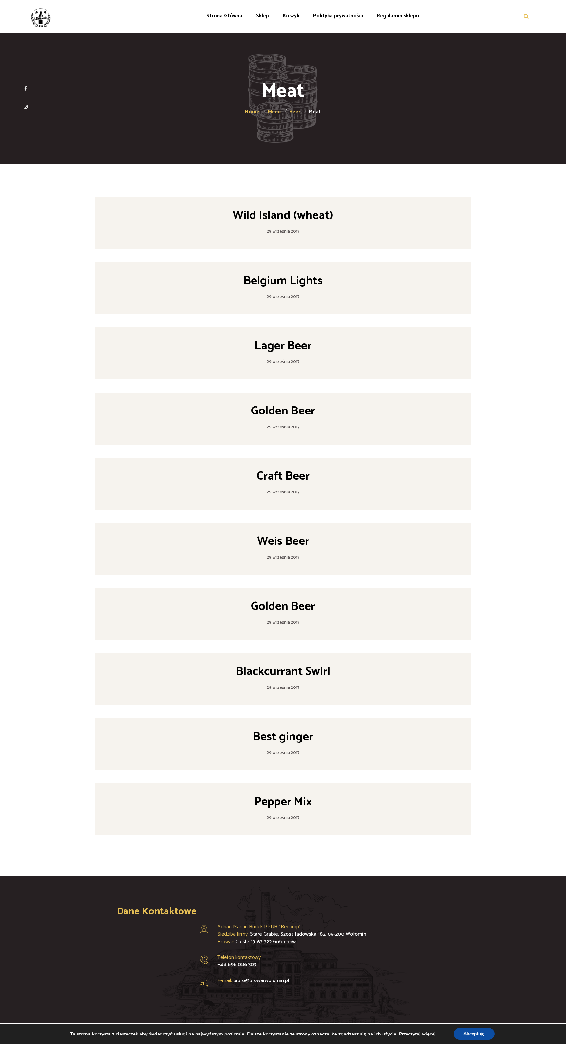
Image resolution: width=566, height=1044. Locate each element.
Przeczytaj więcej (417, 1034)
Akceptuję (474, 1034)
